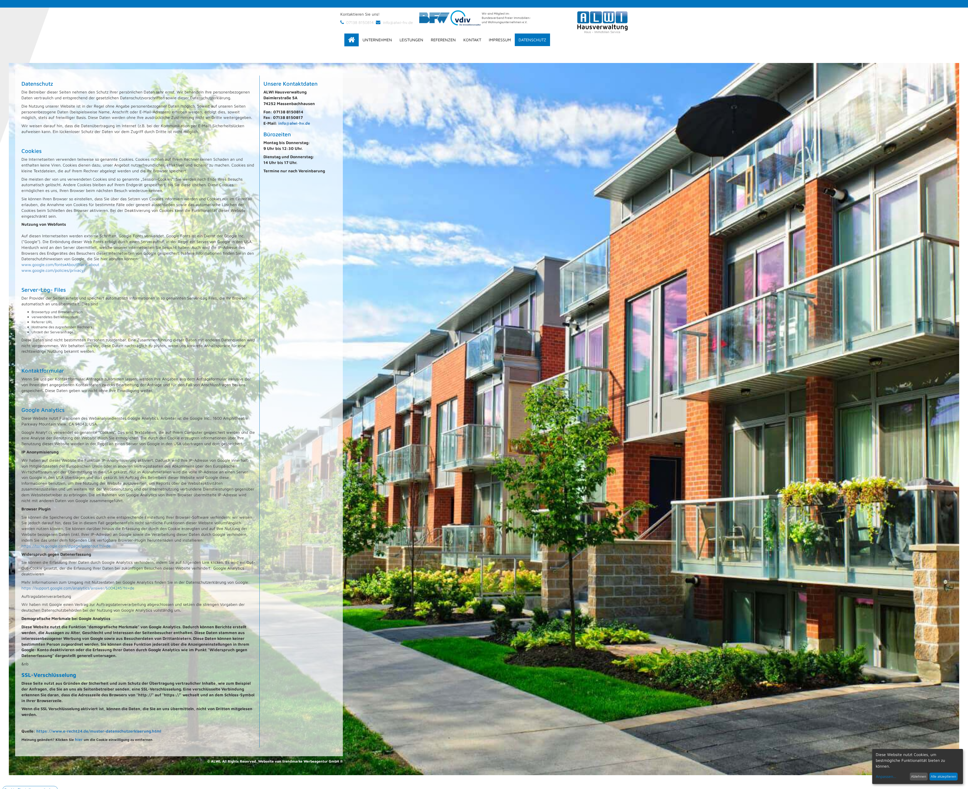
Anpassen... (886, 776)
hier (79, 739)
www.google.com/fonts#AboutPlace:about (60, 264)
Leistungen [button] (411, 40)
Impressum (500, 40)
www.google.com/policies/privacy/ (53, 270)
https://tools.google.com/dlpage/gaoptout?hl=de (66, 546)
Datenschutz (532, 40)
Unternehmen (377, 40)
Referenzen (443, 40)
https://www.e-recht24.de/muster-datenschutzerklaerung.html (98, 731)
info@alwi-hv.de (397, 22)
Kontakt (472, 40)
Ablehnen (918, 776)
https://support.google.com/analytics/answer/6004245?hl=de (77, 588)
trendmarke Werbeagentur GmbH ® (312, 761)
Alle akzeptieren (943, 776)
